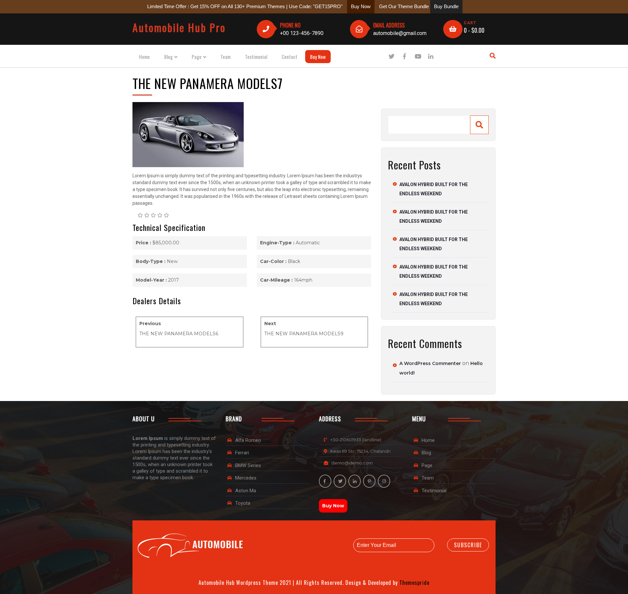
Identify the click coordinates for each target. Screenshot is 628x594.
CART (470, 23)
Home (144, 56)
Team (225, 56)
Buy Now (318, 56)
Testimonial (256, 56)
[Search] (479, 124)
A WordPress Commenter (430, 363)
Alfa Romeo (248, 440)
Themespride (413, 582)
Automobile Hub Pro (179, 27)
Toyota (242, 503)
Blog (168, 57)
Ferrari (242, 453)
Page (196, 57)
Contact (289, 56)
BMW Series (248, 465)
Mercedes (245, 478)
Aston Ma (245, 491)
